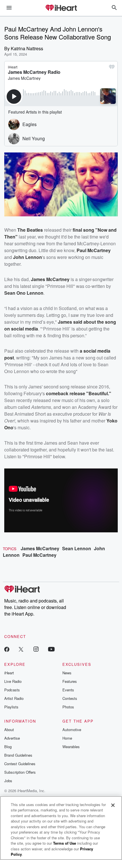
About (9, 729)
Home (67, 738)
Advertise (12, 738)
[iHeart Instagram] (36, 649)
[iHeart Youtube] (51, 649)
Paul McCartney (39, 555)
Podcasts (12, 689)
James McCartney (40, 548)
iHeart (9, 672)
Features (69, 681)
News (66, 672)
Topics (9, 548)
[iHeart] (61, 8)
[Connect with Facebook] (6, 649)
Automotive (71, 729)
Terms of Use (64, 843)
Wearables (71, 746)
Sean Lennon (76, 548)
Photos (68, 707)
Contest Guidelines (19, 763)
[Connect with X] (21, 649)
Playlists (11, 707)
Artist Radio (14, 698)
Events (68, 689)
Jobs (8, 780)
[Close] (113, 805)
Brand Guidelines (18, 755)
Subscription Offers (20, 772)
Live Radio (13, 681)
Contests (69, 698)
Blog (8, 746)
